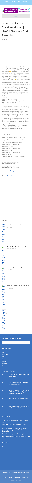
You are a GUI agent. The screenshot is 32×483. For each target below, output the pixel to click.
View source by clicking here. (9, 171)
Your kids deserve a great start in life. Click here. (16, 1)
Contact (10, 477)
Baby (3, 352)
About (4, 477)
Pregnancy (4, 363)
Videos (13, 176)
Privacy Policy (25, 477)
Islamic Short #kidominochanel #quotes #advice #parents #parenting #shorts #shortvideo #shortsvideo (14, 430)
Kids (3, 359)
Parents (9, 176)
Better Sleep (5, 354)
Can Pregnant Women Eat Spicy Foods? (16, 267)
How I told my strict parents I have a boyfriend (14, 434)
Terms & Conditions (16, 480)
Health (3, 356)
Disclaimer (17, 477)
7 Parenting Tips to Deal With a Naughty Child (17, 246)
